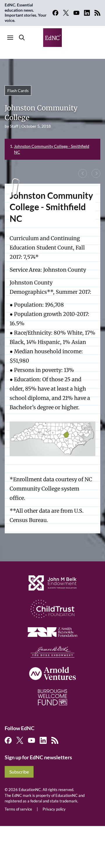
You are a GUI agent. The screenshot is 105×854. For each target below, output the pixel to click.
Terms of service (18, 809)
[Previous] (82, 173)
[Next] (96, 173)
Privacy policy (54, 809)
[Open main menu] (10, 37)
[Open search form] (21, 37)
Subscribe (19, 771)
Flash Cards (18, 90)
